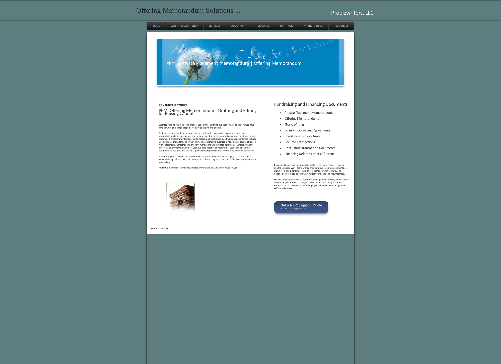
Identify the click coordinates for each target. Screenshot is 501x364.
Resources (341, 25)
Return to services (159, 228)
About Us (237, 25)
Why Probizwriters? (184, 25)
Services (215, 25)
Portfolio (287, 25)
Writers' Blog (313, 25)
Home (156, 25)
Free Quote (261, 25)
